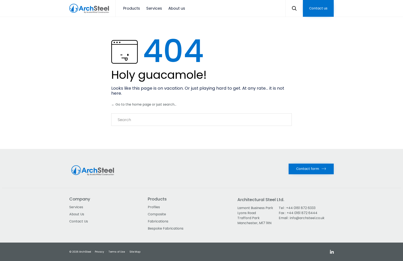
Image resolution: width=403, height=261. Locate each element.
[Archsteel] (89, 8)
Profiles (154, 207)
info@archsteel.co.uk (307, 218)
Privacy (99, 251)
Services (154, 8)
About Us (76, 214)
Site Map (135, 251)
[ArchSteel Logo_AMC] (94, 178)
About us (176, 8)
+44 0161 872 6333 (300, 207)
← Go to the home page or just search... (143, 104)
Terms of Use (117, 251)
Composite (157, 214)
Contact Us (78, 221)
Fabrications (158, 221)
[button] (318, 8)
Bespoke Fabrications (165, 228)
